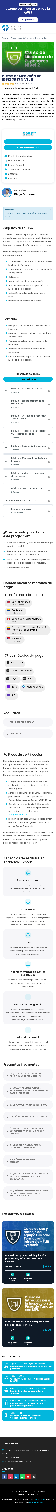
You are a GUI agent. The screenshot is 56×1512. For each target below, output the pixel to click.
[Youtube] (28, 1476)
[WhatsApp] (22, 1476)
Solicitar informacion (28, 148)
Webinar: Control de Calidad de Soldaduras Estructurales (26, 1416)
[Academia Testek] (11, 28)
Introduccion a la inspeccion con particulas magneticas (26, 1404)
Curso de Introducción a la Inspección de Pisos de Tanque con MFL (27, 1323)
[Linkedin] (16, 1476)
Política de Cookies (38, 1491)
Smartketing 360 (36, 1503)
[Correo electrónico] (33, 1476)
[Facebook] (4, 1476)
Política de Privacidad (17, 1491)
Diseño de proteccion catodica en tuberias (27, 1392)
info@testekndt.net (18, 814)
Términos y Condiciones (28, 1494)
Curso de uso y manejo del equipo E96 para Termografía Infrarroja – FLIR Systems (25, 1258)
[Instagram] (10, 1476)
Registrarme (28, 20)
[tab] (28, 722)
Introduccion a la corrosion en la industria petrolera (31, 1367)
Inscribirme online (28, 142)
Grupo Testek (40, 1499)
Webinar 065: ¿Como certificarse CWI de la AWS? (30, 1380)
